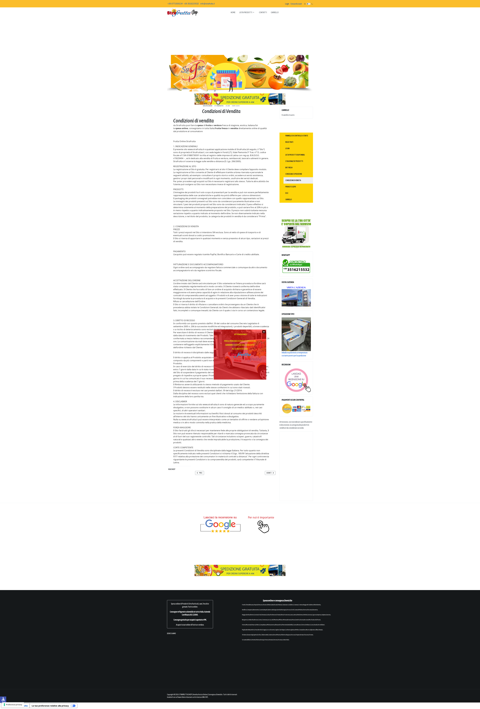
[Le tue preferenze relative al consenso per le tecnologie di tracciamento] (13, 704)
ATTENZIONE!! (240, 334)
